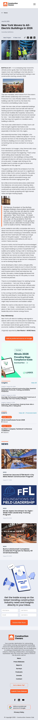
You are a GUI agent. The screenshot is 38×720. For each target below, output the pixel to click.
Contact (19, 679)
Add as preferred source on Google (19, 339)
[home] (10, 4)
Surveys (19, 668)
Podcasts (19, 672)
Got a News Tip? (19, 685)
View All (34, 383)
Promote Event (31, 413)
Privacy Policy (19, 712)
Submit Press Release (19, 691)
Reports (19, 665)
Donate (19, 675)
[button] (34, 4)
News (19, 658)
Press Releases (19, 662)
